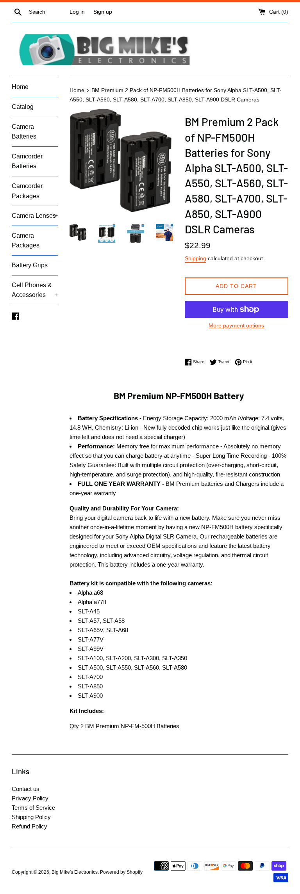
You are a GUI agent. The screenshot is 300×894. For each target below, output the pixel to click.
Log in (77, 12)
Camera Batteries (24, 131)
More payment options (236, 325)
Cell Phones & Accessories (35, 290)
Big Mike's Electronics (75, 872)
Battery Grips (30, 265)
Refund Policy (29, 826)
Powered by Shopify (121, 872)
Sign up (102, 12)
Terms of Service (33, 807)
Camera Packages (25, 240)
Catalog (23, 106)
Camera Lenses (35, 215)
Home (20, 87)
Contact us (25, 789)
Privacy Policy (30, 798)
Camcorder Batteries (27, 161)
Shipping (195, 258)
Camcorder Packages (27, 191)
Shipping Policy (31, 817)
